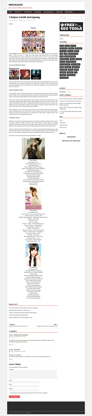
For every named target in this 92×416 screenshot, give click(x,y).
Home (10, 12)
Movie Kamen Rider (70, 61)
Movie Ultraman (76, 64)
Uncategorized (64, 77)
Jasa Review (38, 12)
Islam (61, 56)
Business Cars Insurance (71, 141)
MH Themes (28, 412)
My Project (68, 67)
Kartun (72, 59)
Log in (61, 120)
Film (61, 53)
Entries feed (62, 122)
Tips (76, 72)
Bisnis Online (68, 12)
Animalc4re (71, 137)
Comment (11, 369)
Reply (11, 344)
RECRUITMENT (63, 69)
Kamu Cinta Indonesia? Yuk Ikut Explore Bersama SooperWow (23, 308)
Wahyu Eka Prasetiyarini (21, 335)
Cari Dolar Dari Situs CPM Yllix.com (73, 101)
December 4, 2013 (15, 20)
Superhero (70, 72)
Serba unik (59, 12)
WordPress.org (63, 127)
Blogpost (71, 48)
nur (60, 111)
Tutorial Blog (71, 75)
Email (10, 384)
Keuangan (78, 59)
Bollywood (79, 48)
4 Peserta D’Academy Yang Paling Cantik (18, 315)
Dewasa (76, 51)
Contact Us (18, 12)
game (65, 53)
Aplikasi (67, 45)
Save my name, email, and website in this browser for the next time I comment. (28, 393)
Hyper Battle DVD (73, 53)
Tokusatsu (63, 75)
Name (10, 380)
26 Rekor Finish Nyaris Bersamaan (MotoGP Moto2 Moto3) (23, 312)
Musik (61, 67)
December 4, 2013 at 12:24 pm (19, 351)
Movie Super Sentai (65, 64)
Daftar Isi (70, 51)
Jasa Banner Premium (70, 56)
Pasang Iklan (28, 12)
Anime (61, 45)
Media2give (23, 20)
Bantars (61, 101)
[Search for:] (71, 18)
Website (11, 388)
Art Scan (73, 45)
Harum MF (17, 349)
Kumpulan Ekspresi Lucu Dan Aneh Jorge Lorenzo (20, 317)
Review (76, 69)
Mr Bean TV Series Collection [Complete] (72, 98)
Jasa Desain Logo (48, 12)
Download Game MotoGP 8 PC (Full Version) (19, 310)
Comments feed (63, 125)
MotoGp (62, 61)
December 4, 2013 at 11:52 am (19, 336)
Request (71, 69)
